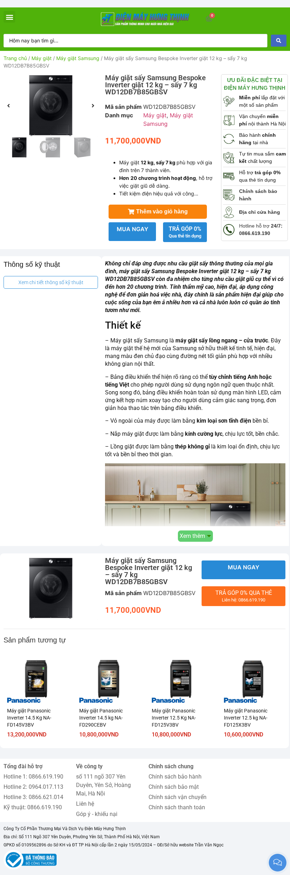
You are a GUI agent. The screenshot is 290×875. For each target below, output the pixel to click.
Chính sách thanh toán (177, 807)
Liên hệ (85, 803)
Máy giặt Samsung (77, 58)
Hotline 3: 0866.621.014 (33, 797)
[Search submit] (278, 41)
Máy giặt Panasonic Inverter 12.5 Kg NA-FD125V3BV (174, 718)
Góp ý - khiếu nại (96, 814)
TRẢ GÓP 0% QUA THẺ (243, 596)
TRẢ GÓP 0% (185, 232)
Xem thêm (192, 536)
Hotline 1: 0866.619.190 (33, 776)
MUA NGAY (132, 229)
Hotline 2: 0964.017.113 (33, 786)
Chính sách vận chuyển (178, 797)
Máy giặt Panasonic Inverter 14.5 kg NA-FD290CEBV (101, 718)
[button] (9, 17)
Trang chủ (15, 58)
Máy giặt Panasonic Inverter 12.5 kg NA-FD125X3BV (245, 718)
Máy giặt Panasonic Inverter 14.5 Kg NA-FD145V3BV (29, 718)
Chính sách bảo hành (175, 776)
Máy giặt (41, 58)
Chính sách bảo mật (174, 786)
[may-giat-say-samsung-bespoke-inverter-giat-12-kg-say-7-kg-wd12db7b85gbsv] (51, 105)
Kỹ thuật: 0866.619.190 (33, 807)
